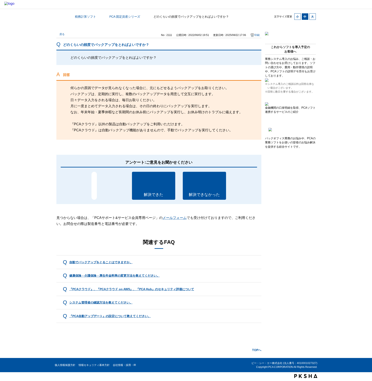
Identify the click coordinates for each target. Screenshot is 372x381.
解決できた (153, 194)
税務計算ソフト (85, 16)
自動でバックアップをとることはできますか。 (101, 262)
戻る (62, 34)
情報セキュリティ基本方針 (94, 365)
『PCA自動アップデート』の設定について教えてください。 (110, 316)
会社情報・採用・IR (124, 365)
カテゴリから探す (59, 16)
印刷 (257, 35)
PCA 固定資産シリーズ (124, 16)
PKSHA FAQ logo (305, 376)
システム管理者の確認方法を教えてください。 (101, 302)
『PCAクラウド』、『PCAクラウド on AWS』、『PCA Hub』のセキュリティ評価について (131, 289)
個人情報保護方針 (65, 365)
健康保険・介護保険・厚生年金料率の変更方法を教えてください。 (114, 275)
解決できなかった (204, 194)
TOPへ (256, 350)
